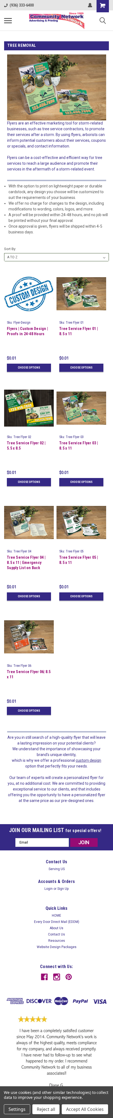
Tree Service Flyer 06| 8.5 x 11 (29, 674)
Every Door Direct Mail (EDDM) (56, 922)
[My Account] (90, 5)
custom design (88, 760)
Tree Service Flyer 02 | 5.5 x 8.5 (26, 445)
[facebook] (44, 977)
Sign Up (63, 889)
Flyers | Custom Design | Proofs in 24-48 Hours (27, 331)
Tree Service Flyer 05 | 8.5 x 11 (78, 560)
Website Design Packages (57, 947)
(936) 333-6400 (22, 5)
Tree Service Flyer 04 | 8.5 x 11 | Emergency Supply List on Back (26, 562)
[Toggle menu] (8, 20)
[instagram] (56, 977)
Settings (17, 1109)
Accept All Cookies (85, 1109)
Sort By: (10, 249)
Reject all (46, 1109)
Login (48, 889)
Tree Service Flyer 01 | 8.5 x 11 (78, 331)
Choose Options (29, 367)
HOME (56, 915)
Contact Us (56, 934)
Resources (56, 941)
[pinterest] (68, 977)
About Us (56, 928)
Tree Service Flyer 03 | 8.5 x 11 (78, 445)
